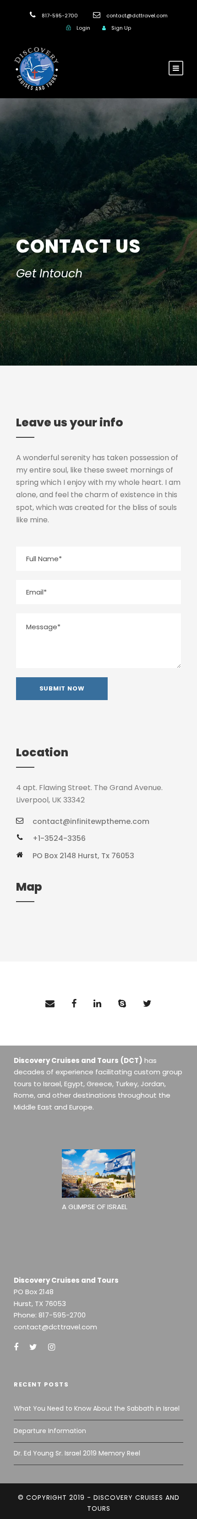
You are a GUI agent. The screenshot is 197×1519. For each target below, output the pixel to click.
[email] (50, 1003)
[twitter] (147, 1003)
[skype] (122, 1003)
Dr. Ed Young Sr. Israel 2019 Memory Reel (77, 1453)
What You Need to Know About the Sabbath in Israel (97, 1408)
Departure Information (50, 1430)
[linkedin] (97, 1003)
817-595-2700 (60, 15)
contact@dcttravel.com (137, 15)
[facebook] (74, 1003)
